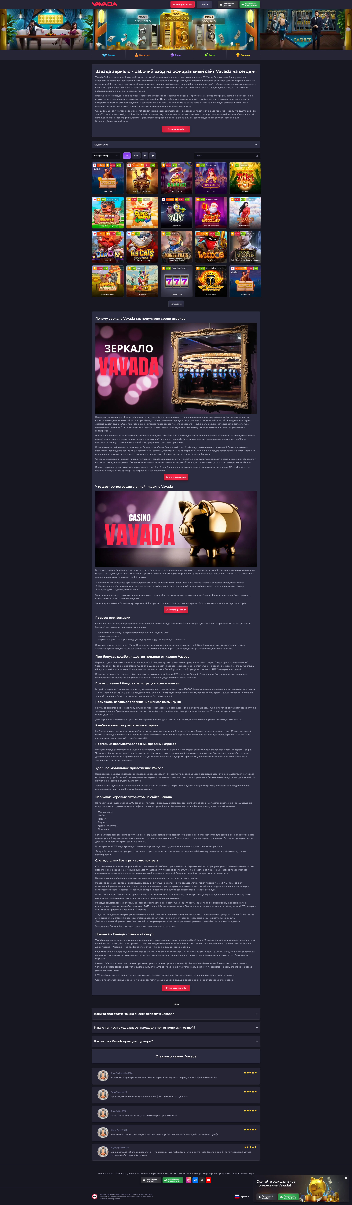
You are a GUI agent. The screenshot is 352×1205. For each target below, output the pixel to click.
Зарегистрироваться (183, 4)
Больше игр (176, 304)
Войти (205, 4)
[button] (3, 29)
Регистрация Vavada (176, 988)
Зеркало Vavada (176, 129)
